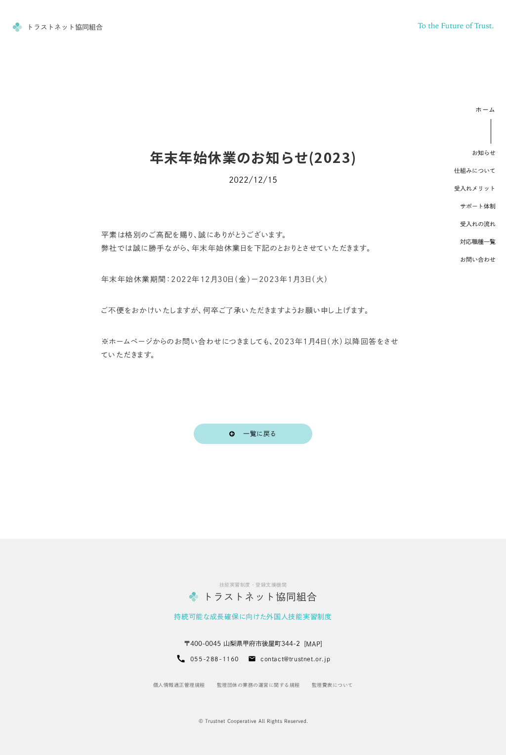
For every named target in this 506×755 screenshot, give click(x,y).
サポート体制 (478, 206)
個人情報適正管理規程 (179, 684)
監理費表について (332, 684)
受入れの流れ (478, 224)
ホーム (485, 110)
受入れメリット (475, 188)
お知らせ (484, 153)
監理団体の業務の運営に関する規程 (258, 684)
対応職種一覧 (478, 241)
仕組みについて (475, 170)
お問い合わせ (478, 259)
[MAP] (313, 644)
